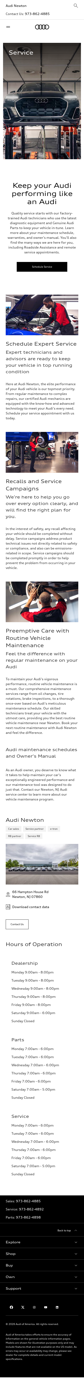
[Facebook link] (11, 1307)
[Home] (42, 27)
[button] (42, 1242)
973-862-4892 (31, 1209)
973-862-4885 (37, 14)
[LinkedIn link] (57, 1307)
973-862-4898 (28, 1217)
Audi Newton (16, 6)
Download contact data (30, 907)
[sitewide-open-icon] (75, 6)
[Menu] (9, 27)
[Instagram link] (34, 1307)
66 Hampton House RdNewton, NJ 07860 (30, 894)
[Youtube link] (45, 1307)
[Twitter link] (23, 1307)
